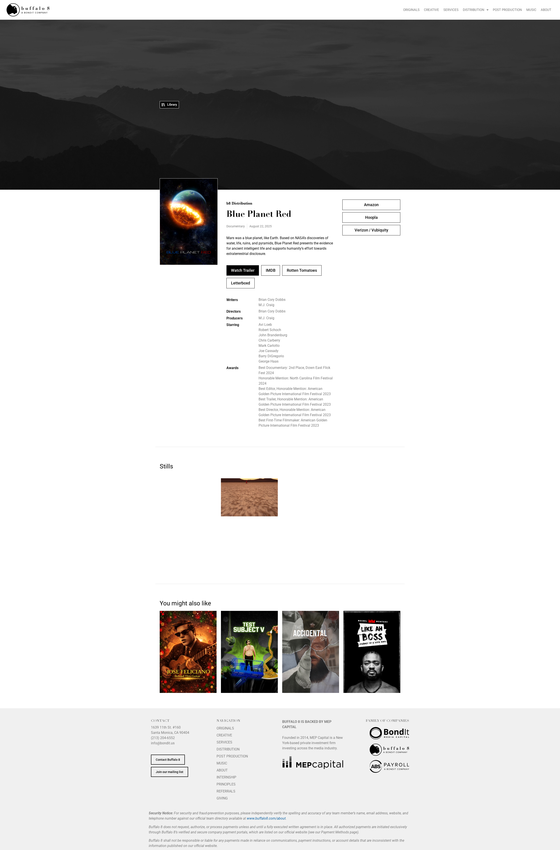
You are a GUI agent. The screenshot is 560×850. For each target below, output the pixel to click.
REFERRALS (226, 791)
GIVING (222, 798)
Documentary (235, 226)
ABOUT (546, 10)
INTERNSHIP (226, 777)
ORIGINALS (411, 10)
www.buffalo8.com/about (266, 818)
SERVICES (450, 10)
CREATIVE (431, 10)
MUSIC (531, 10)
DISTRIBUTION (473, 10)
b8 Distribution (239, 203)
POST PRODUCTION (507, 10)
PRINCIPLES (226, 784)
